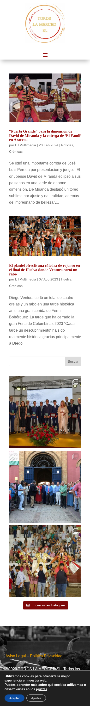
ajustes (41, 689)
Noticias (67, 145)
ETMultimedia (25, 145)
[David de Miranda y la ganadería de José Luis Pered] (45, 412)
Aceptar (14, 698)
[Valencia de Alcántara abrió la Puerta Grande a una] (45, 561)
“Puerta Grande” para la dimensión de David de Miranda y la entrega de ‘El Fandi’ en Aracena (45, 135)
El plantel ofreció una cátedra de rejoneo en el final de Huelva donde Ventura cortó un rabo (44, 269)
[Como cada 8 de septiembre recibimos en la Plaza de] (45, 487)
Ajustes (36, 698)
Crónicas (16, 151)
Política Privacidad (46, 656)
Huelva (66, 279)
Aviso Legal (16, 656)
